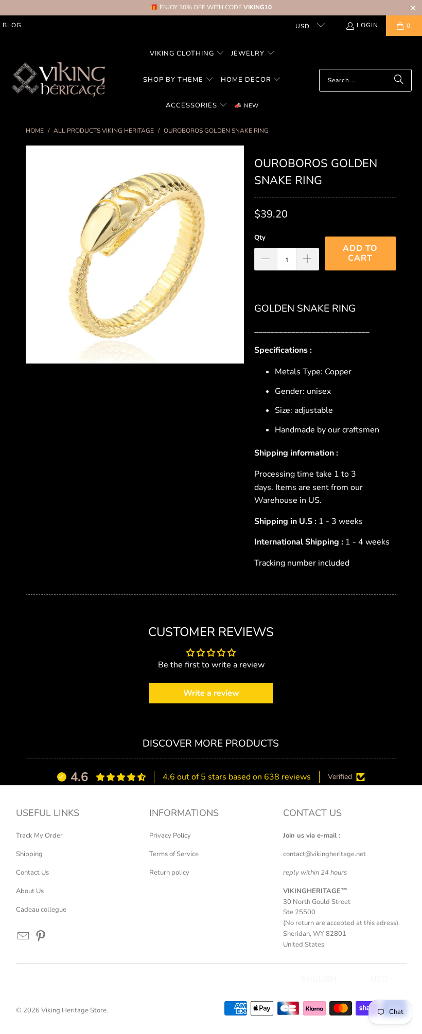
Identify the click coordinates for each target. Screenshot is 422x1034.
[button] (187, 54)
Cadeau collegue (41, 909)
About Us (30, 891)
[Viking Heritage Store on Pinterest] (41, 937)
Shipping (29, 854)
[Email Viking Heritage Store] (23, 937)
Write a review (211, 693)
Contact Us (32, 872)
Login (367, 25)
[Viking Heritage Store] (58, 80)
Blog (12, 25)
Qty (260, 237)
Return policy (169, 872)
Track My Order (39, 835)
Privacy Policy (170, 835)
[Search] (399, 80)
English (319, 979)
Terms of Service (174, 854)
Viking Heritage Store (74, 1010)
